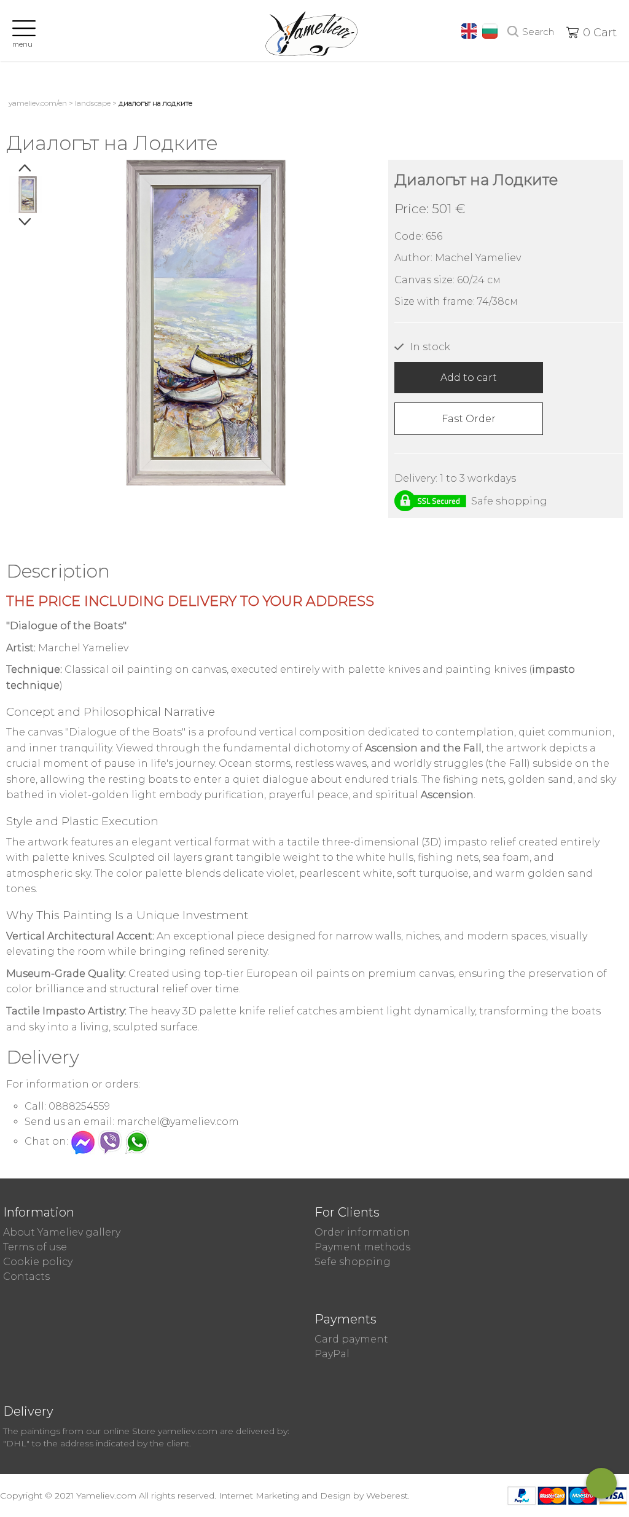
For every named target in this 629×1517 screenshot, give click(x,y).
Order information (362, 1232)
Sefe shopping (352, 1262)
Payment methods (362, 1247)
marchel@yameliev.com (178, 1121)
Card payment (351, 1339)
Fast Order (469, 419)
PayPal (332, 1354)
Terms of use (35, 1247)
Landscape (93, 103)
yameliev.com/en (38, 103)
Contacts (26, 1276)
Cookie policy (37, 1262)
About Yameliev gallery (61, 1232)
